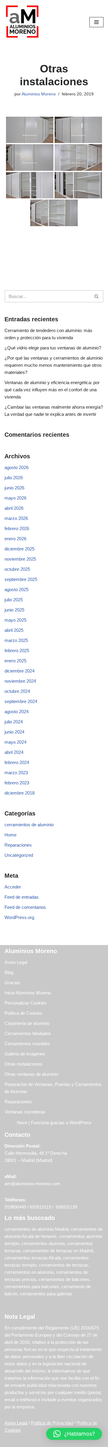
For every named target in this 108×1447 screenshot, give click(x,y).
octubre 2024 (17, 691)
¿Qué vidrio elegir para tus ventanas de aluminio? (52, 347)
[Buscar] (97, 296)
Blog (8, 972)
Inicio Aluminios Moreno (27, 992)
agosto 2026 (16, 467)
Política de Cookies (23, 1013)
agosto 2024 (16, 711)
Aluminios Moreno (39, 94)
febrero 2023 (16, 782)
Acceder (12, 886)
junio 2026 (14, 487)
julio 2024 (13, 721)
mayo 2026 (15, 497)
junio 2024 (14, 731)
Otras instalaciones (23, 1063)
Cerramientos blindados (27, 1033)
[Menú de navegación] (96, 22)
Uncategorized (18, 855)
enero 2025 (15, 660)
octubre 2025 (17, 569)
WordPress (80, 1122)
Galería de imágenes (24, 1053)
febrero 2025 (16, 650)
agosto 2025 (16, 589)
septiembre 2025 (20, 579)
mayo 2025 (15, 620)
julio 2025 (13, 599)
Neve (22, 1122)
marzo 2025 (16, 640)
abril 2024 (13, 752)
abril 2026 (13, 508)
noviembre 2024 (20, 681)
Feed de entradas (21, 897)
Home (10, 834)
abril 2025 (13, 630)
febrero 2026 (16, 528)
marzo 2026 (16, 518)
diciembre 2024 (19, 670)
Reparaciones (18, 844)
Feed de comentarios (25, 907)
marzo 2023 (16, 772)
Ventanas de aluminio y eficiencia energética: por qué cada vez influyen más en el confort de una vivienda (52, 389)
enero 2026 (15, 538)
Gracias (12, 982)
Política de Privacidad (52, 1422)
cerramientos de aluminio (29, 824)
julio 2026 (13, 477)
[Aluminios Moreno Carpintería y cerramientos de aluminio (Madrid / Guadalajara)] (22, 22)
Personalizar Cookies (25, 1002)
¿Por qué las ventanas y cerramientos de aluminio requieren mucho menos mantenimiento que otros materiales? (53, 365)
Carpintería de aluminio (27, 1023)
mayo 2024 (15, 742)
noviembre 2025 (20, 559)
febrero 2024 (16, 762)
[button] (74, 1434)
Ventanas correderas (24, 1111)
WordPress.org (19, 917)
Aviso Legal (15, 962)
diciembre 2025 (19, 548)
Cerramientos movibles (27, 1043)
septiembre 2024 (20, 701)
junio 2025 (14, 609)
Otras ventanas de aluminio (31, 1074)
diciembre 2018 (19, 792)
